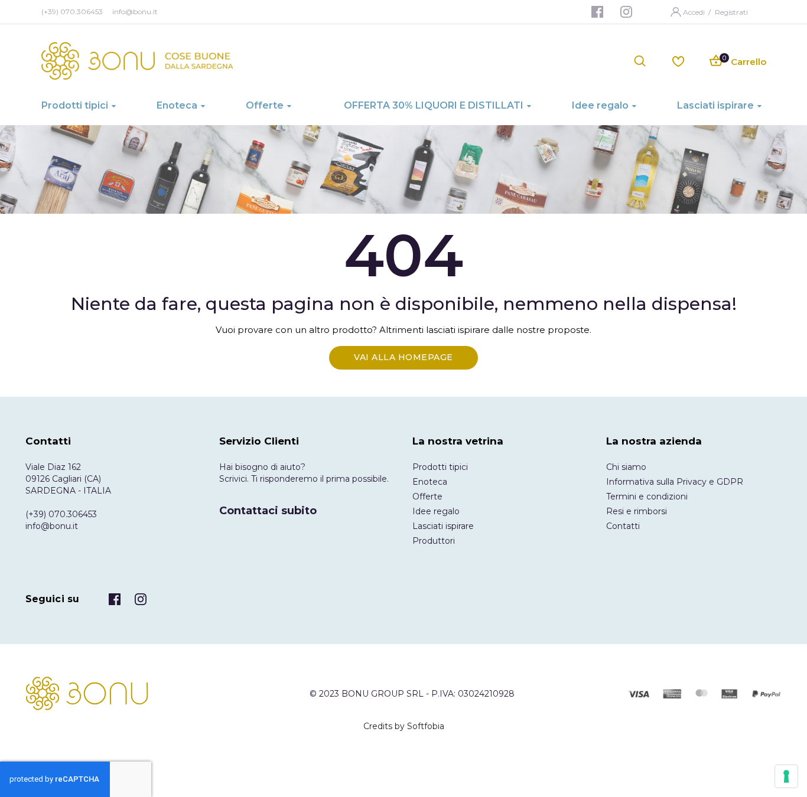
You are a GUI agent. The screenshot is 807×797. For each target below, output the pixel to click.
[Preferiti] (678, 60)
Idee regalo (436, 511)
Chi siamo (626, 467)
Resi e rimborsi (636, 511)
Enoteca (429, 481)
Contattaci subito (268, 510)
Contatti (623, 526)
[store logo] (137, 61)
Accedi (695, 12)
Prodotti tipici (440, 467)
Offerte (427, 496)
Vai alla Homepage (403, 357)
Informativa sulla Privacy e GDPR (674, 481)
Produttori (433, 540)
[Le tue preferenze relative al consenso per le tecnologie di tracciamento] (786, 776)
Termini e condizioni (647, 496)
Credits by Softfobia (403, 726)
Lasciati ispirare (443, 526)
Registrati (731, 12)
